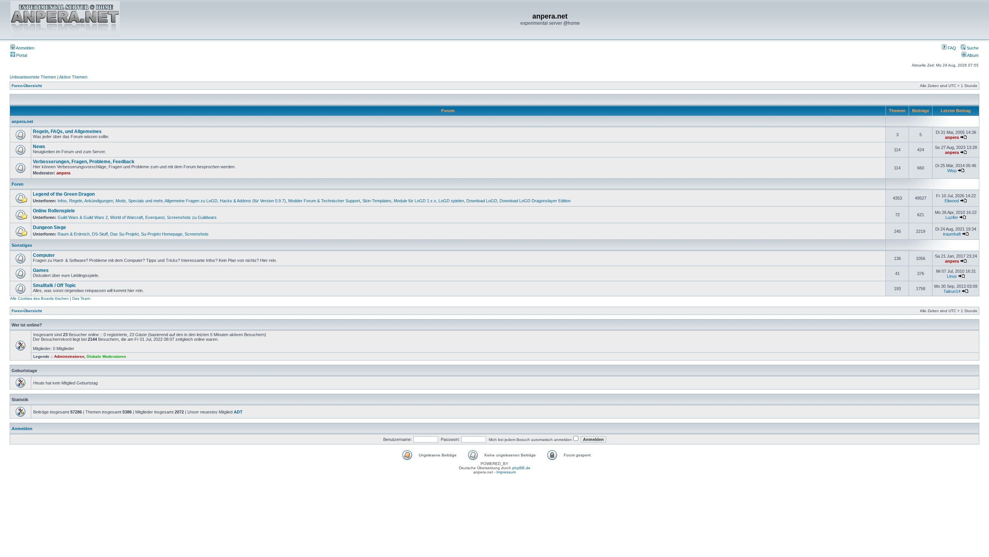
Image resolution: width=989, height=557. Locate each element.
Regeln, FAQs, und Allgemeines (67, 131)
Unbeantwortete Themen (33, 77)
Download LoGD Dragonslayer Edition (535, 200)
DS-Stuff (100, 234)
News (39, 146)
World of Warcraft (126, 217)
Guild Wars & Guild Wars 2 (83, 217)
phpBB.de (521, 468)
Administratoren (69, 356)
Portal (21, 55)
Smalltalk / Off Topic (54, 285)
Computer (44, 255)
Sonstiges (22, 245)
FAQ (951, 48)
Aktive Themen (73, 77)
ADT (238, 412)
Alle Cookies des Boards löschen (39, 298)
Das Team (81, 298)
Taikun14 (951, 291)
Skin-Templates (376, 200)
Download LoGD (481, 200)
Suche (972, 48)
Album (972, 55)
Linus (952, 276)
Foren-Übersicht (27, 86)
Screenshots (197, 234)
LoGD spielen (451, 200)
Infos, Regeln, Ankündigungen (85, 200)
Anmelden (24, 48)
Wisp (952, 170)
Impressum (506, 472)
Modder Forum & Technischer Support (324, 200)
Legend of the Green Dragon (64, 194)
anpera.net (22, 121)
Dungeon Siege (49, 227)
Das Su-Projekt (124, 234)
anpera (952, 137)
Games (41, 270)
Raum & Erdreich (74, 234)
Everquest (155, 217)
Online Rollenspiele (54, 211)
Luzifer (951, 217)
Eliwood (952, 200)
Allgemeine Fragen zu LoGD (191, 200)
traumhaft (952, 234)
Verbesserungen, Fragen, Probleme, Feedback (83, 161)
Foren (18, 184)
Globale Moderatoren (106, 356)
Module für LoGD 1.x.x (415, 200)
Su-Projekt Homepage (161, 234)
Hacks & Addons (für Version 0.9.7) (253, 200)
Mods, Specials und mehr (139, 200)
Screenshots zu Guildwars (192, 217)
